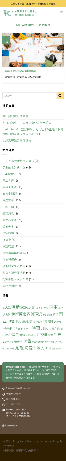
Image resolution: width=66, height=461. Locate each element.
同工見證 (8, 180)
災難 (36, 334)
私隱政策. (8, 450)
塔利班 (25, 321)
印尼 (10, 320)
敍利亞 (27, 328)
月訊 (44, 328)
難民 (41, 347)
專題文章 (8, 200)
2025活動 (11, 307)
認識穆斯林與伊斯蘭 (15, 279)
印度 (18, 321)
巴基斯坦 (9, 328)
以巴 (60, 307)
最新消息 (8, 213)
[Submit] (60, 95)
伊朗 (55, 314)
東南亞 (22, 335)
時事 (35, 328)
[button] (61, 13)
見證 (19, 347)
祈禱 (57, 334)
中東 (53, 306)
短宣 (50, 335)
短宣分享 (8, 226)
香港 (54, 348)
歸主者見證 (9, 220)
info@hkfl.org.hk (13, 393)
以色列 (6, 314)
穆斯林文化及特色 (13, 266)
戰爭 (20, 329)
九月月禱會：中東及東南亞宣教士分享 (26, 123)
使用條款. (21, 450)
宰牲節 (39, 321)
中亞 (46, 307)
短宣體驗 (8, 233)
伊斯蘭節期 (47, 314)
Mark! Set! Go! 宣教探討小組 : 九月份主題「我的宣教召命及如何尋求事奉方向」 (32, 131)
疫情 (44, 334)
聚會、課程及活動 (13, 273)
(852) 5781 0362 (13, 404)
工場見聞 (8, 207)
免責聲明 (34, 450)
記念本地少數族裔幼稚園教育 (21, 70)
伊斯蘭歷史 (9, 174)
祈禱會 (6, 240)
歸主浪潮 (29, 335)
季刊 (32, 321)
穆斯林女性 (49, 342)
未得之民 (54, 328)
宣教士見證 (9, 187)
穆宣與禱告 (9, 259)
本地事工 (12, 334)
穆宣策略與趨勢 (12, 253)
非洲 (48, 348)
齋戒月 (59, 348)
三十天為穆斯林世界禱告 (18, 161)
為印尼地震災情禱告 (15, 116)
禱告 (27, 341)
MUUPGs (39, 307)
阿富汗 (30, 347)
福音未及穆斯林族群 (12, 341)
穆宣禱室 (8, 246)
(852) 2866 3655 (13, 398)
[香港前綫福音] (26, 12)
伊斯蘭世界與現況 (13, 167)
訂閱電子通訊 (11, 425)
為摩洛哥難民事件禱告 (16, 140)
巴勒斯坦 (57, 321)
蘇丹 (12, 348)
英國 (7, 348)
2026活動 (27, 307)
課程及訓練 (9, 286)
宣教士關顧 (9, 194)
